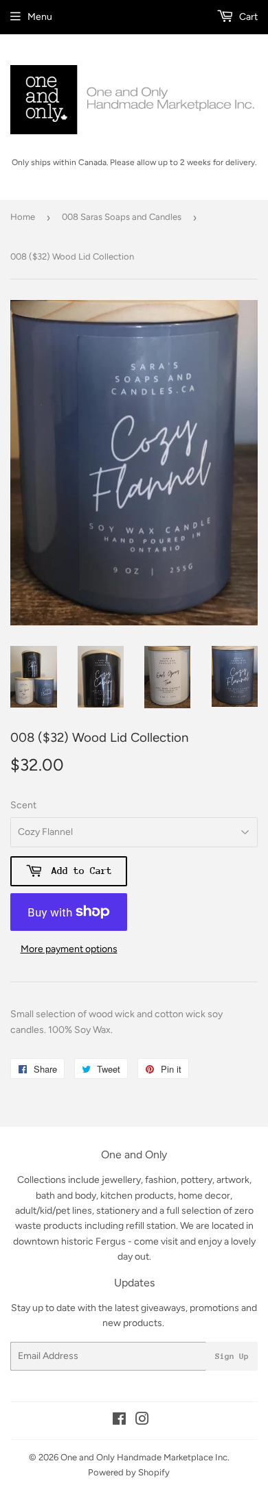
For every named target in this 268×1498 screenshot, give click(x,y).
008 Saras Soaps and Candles (121, 217)
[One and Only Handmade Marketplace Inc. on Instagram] (142, 1421)
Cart (247, 17)
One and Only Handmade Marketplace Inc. (145, 1457)
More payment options (69, 949)
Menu (39, 17)
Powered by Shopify (129, 1472)
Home (22, 217)
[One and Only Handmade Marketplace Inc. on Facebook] (119, 1421)
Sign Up (232, 1356)
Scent (23, 805)
